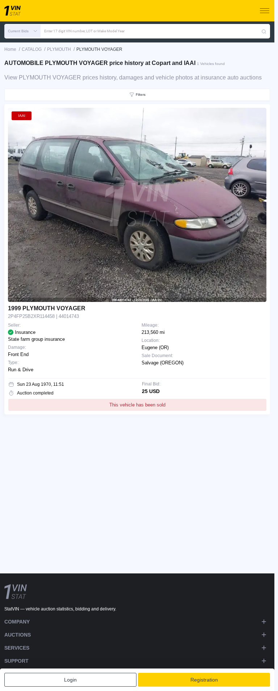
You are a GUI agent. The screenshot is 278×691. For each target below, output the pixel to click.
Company (17, 622)
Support (16, 661)
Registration (204, 680)
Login (70, 680)
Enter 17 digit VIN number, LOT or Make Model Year (84, 31)
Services (16, 648)
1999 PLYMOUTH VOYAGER (46, 308)
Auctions (17, 635)
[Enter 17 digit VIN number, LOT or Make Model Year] (263, 31)
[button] (22, 31)
